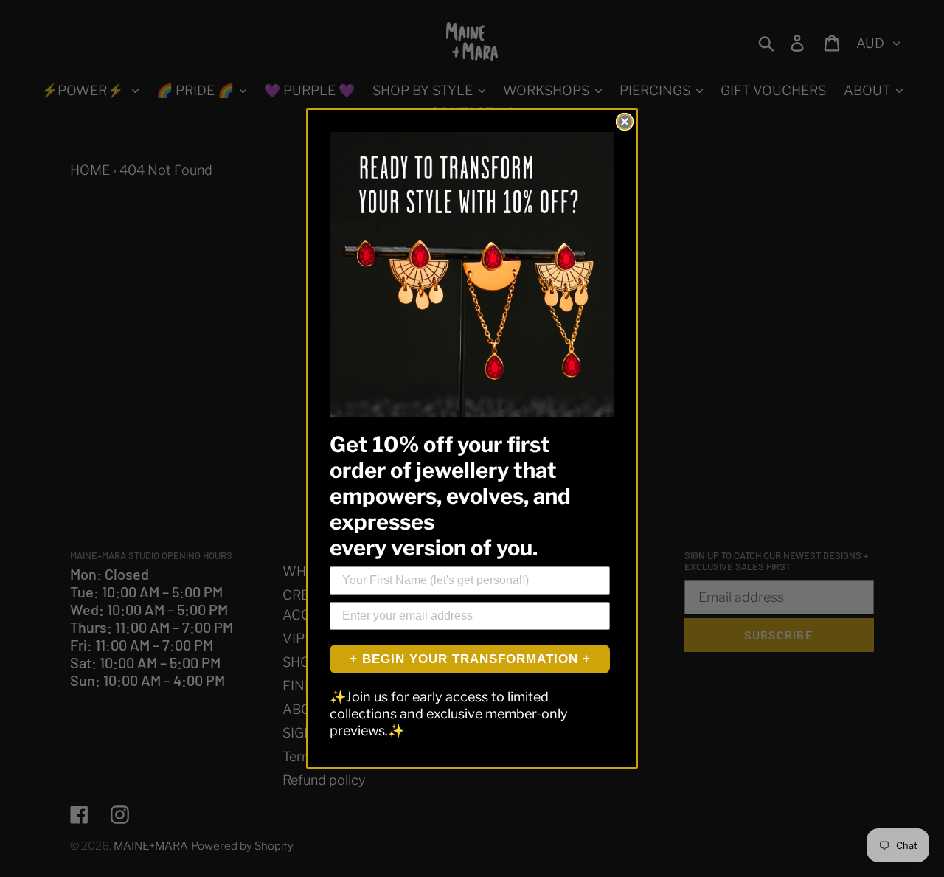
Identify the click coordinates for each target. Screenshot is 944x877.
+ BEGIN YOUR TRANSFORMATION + (470, 659)
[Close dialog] (624, 121)
